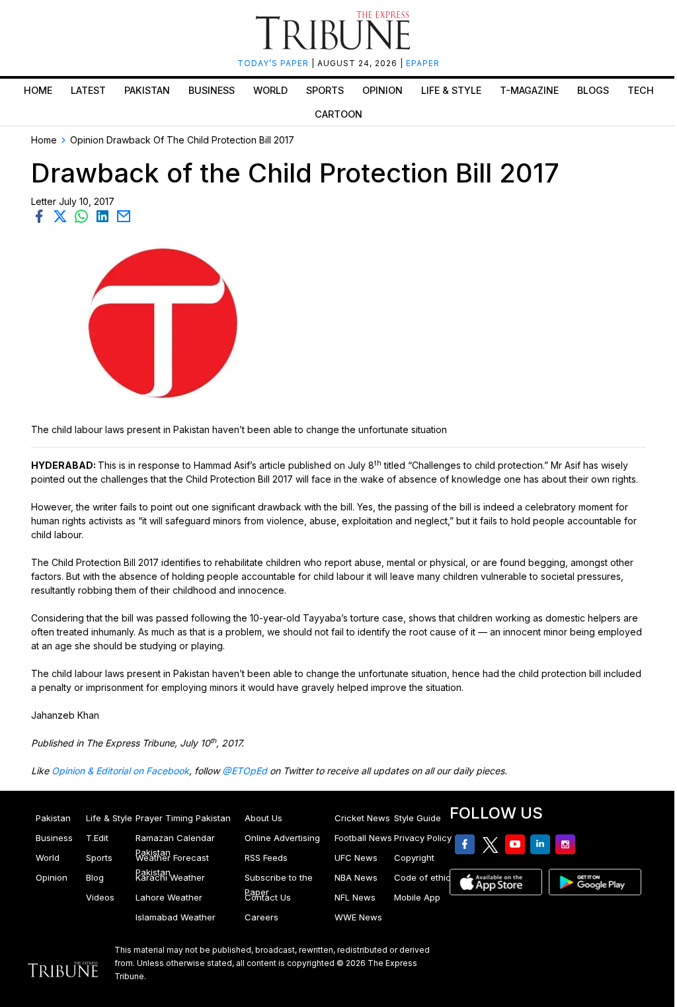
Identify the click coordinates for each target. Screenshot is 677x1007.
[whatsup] (84, 215)
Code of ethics (425, 877)
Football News (363, 837)
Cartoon (338, 114)
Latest (88, 90)
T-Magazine (529, 90)
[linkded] (105, 215)
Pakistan (147, 90)
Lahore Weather (169, 897)
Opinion (382, 90)
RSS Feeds (266, 857)
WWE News (358, 917)
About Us (263, 818)
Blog (95, 877)
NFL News (355, 897)
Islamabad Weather (176, 917)
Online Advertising (282, 837)
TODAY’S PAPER (274, 63)
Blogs (593, 90)
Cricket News (362, 818)
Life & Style (451, 90)
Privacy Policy (423, 837)
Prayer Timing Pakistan (183, 818)
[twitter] (62, 215)
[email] (125, 215)
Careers (261, 917)
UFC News (356, 857)
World (270, 90)
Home (38, 90)
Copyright (414, 857)
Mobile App (417, 897)
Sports (325, 90)
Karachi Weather (170, 877)
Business (211, 90)
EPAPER (423, 63)
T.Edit (97, 837)
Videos (100, 897)
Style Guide (417, 818)
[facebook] (41, 215)
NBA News (356, 877)
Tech (640, 90)
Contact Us (268, 897)
